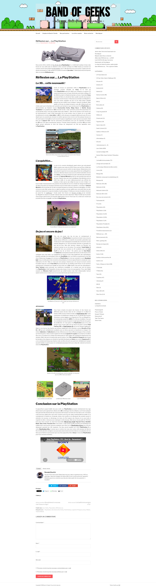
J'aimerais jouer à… (101, 145)
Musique (98, 180)
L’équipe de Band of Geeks (49, 33)
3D (52, 510)
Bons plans (99, 105)
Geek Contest (100, 128)
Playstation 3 (100, 214)
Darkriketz (98, 303)
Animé (98, 91)
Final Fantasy (67, 510)
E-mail (38, 551)
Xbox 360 (99, 291)
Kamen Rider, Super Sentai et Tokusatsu (107, 155)
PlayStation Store (77, 425)
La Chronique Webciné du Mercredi (106, 167)
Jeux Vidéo (45, 508)
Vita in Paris (98, 320)
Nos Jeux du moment (102, 197)
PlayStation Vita (44, 429)
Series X (98, 254)
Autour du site (100, 95)
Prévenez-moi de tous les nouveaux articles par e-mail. (52, 572)
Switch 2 (98, 261)
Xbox (97, 287)
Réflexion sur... (60, 508)
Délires (98, 115)
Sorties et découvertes (102, 257)
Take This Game (99, 318)
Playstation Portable (102, 224)
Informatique (100, 138)
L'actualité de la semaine (103, 160)
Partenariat (99, 200)
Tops (97, 274)
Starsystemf (98, 316)
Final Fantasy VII (82, 313)
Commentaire (40, 522)
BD (97, 101)
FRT (119, 585)
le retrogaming (56, 68)
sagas (49, 258)
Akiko (96, 58)
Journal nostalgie (101, 152)
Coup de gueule (100, 111)
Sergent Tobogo (99, 314)
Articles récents (46, 468)
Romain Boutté (44, 43)
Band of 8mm (100, 98)
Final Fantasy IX (68, 326)
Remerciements (100, 237)
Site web (38, 560)
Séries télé (99, 250)
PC (97, 204)
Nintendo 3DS (100, 183)
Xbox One (99, 294)
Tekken (88, 510)
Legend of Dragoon (77, 510)
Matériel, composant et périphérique (106, 177)
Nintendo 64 (99, 187)
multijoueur (49, 193)
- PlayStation (47, 510)
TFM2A (98, 271)
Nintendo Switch (101, 190)
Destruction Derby (58, 510)
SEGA (98, 247)
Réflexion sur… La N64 (107, 58)
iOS (97, 141)
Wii (97, 284)
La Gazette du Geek (100, 306)
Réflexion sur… (100, 234)
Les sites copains (77, 33)
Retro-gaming (100, 240)
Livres (98, 170)
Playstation (52, 508)
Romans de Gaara (101, 244)
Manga (98, 173)
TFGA (98, 267)
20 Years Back (100, 75)
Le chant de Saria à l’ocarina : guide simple (106, 64)
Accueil (38, 33)
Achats (98, 85)
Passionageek (99, 310)
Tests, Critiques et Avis (102, 264)
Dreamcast (99, 118)
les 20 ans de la (57, 65)
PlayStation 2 (100, 210)
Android (98, 88)
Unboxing (99, 281)
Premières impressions (102, 230)
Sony (84, 510)
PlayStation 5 (100, 220)
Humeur (98, 135)
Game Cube (99, 125)
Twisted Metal (40, 511)
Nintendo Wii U (100, 194)
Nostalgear (99, 33)
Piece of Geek (99, 312)
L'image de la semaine (102, 163)
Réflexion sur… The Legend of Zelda (108, 66)
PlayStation (65, 65)
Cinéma (98, 108)
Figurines (98, 121)
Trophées (99, 277)
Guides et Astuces (101, 131)
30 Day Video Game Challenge (104, 78)
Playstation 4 (100, 217)
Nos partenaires (64, 33)
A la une (98, 81)
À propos (39, 468)
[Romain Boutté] (40, 478)
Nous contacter (88, 33)
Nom (37, 543)
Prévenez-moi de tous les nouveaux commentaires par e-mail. (54, 568)
